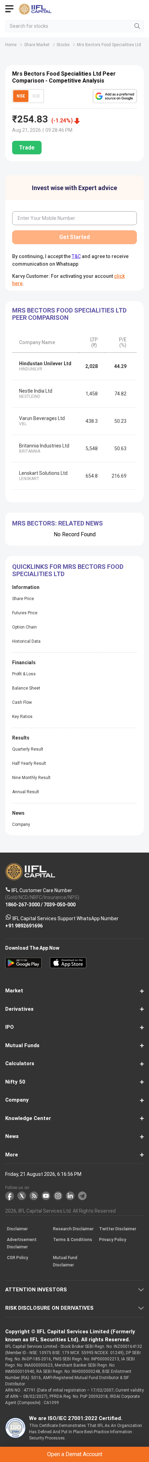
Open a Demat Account (74, 740)
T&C (68, 757)
